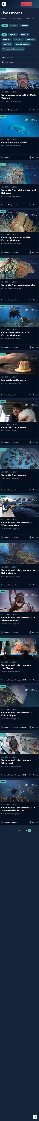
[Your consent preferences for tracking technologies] (35, 1117)
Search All (29, 18)
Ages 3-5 (13, 35)
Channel (24, 25)
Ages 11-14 (18, 39)
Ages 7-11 (6, 39)
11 (22, 831)
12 (26, 831)
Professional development (13, 49)
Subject (14, 25)
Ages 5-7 (24, 35)
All (4, 35)
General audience (22, 44)
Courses (12, 18)
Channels (20, 18)
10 (19, 831)
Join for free (26, 4)
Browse (3, 18)
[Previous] (9, 830)
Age (4, 25)
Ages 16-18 (7, 44)
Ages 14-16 (30, 39)
